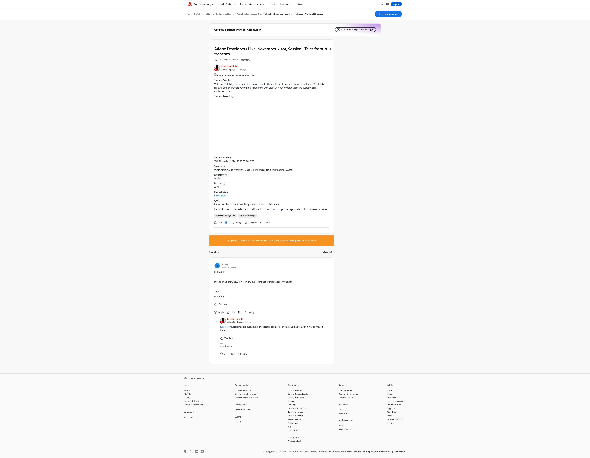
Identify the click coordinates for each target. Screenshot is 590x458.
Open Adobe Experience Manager (357, 29)
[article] (271, 288)
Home (189, 14)
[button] (388, 14)
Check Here (220, 195)
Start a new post (292, 240)
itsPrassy (225, 264)
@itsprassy (225, 326)
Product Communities (202, 14)
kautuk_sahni (227, 66)
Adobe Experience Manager (223, 14)
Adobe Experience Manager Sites (249, 14)
